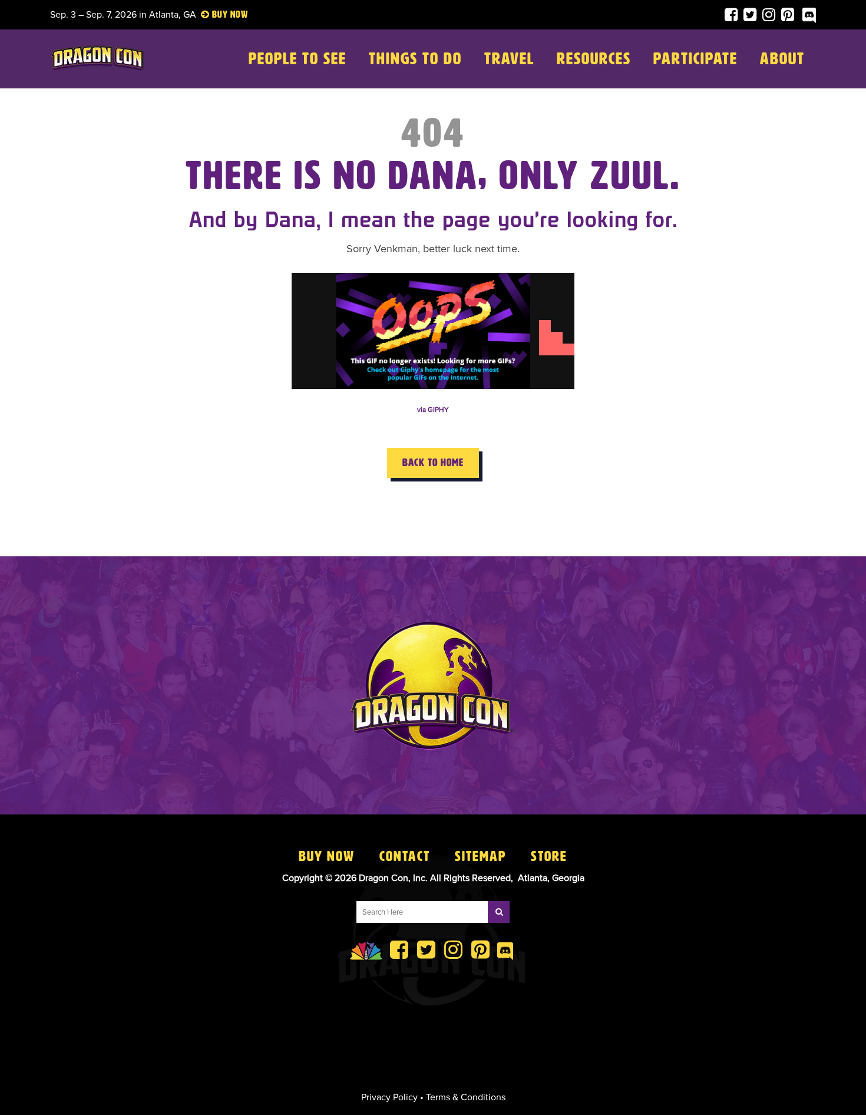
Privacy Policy (389, 1097)
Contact (404, 856)
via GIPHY (433, 409)
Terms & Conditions (465, 1097)
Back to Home (433, 463)
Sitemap (480, 856)
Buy (220, 14)
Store (549, 856)
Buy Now (327, 856)
